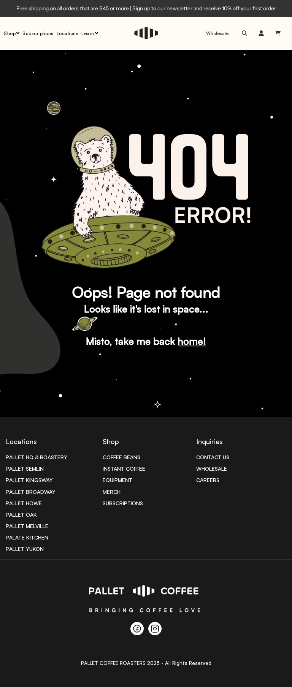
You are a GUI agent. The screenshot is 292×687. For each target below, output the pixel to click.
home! (192, 341)
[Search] (244, 33)
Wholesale (217, 33)
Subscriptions (38, 33)
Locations (68, 33)
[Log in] (261, 33)
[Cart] (279, 33)
